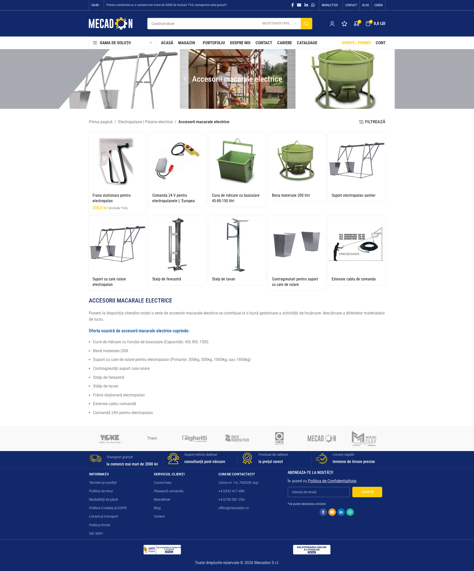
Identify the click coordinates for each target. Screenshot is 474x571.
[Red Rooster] (237, 438)
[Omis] (279, 438)
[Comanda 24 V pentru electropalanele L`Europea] (177, 161)
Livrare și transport (103, 516)
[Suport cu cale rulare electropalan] (117, 244)
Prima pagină (100, 121)
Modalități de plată (103, 499)
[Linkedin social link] (306, 5)
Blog (157, 508)
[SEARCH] (306, 23)
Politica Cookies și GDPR (108, 508)
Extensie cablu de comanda (354, 279)
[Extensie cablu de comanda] (356, 244)
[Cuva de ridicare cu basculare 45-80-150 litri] (236, 161)
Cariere (159, 516)
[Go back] (186, 79)
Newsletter (162, 499)
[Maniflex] (364, 438)
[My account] (332, 24)
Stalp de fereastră (166, 279)
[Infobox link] (124, 459)
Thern (152, 438)
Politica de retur (101, 491)
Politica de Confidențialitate (332, 481)
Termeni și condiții (102, 483)
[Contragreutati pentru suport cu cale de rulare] (296, 244)
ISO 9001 (96, 533)
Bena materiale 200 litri (291, 195)
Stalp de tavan (223, 279)
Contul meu (162, 483)
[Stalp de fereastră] (177, 244)
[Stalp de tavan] (236, 244)
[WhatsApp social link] (313, 5)
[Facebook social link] (293, 5)
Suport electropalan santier (353, 195)
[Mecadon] (322, 438)
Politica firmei (99, 525)
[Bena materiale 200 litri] (296, 161)
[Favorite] (344, 24)
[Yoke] (110, 438)
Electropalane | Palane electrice (145, 121)
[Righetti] (194, 438)
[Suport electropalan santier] (356, 161)
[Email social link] (299, 5)
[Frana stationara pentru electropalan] (117, 161)
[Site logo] (110, 23)
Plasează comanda (168, 491)
